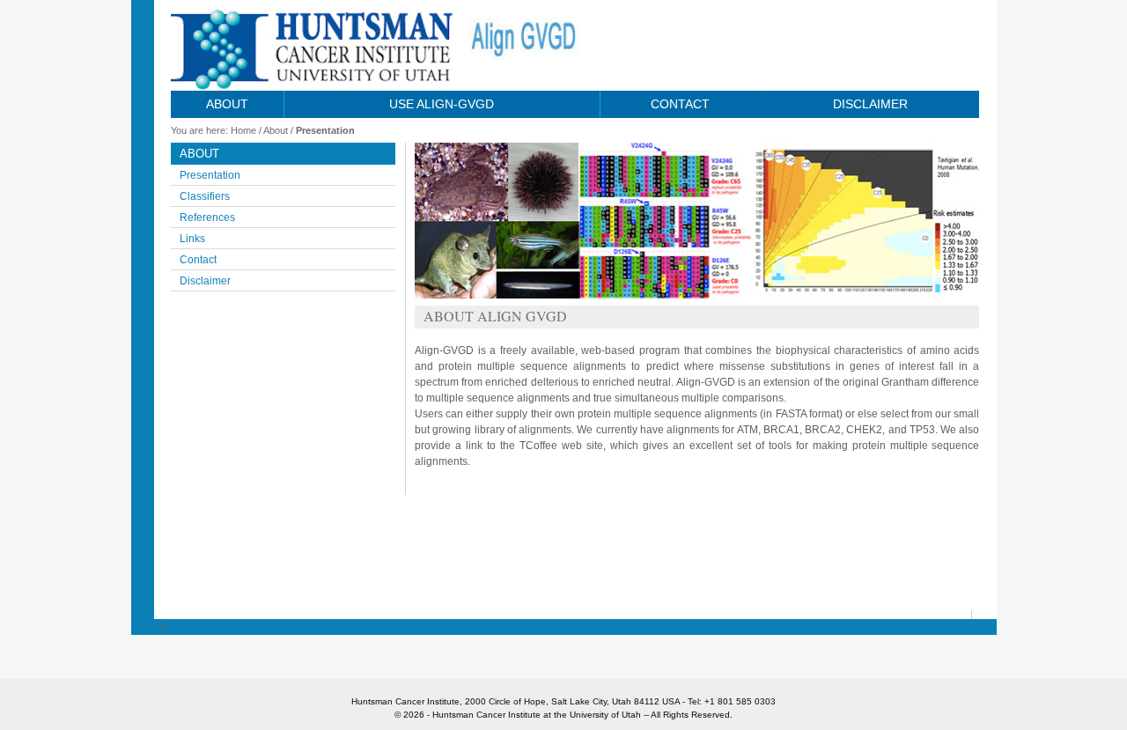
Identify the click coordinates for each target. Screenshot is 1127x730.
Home (243, 130)
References (207, 217)
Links (192, 238)
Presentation (325, 130)
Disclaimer (870, 104)
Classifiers (205, 196)
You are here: (199, 130)
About (227, 104)
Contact (680, 104)
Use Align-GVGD (441, 104)
